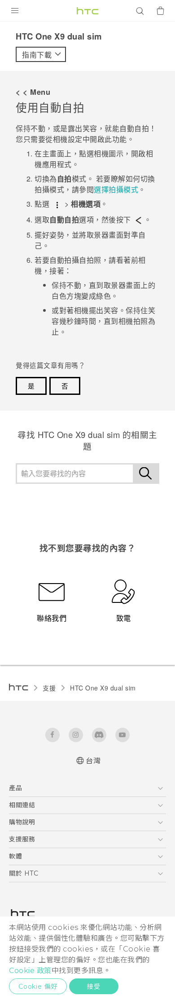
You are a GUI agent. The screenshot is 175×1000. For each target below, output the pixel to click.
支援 (49, 687)
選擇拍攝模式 (116, 189)
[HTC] (87, 10)
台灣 (93, 761)
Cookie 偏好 (37, 986)
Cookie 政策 (30, 970)
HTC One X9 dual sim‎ (103, 687)
